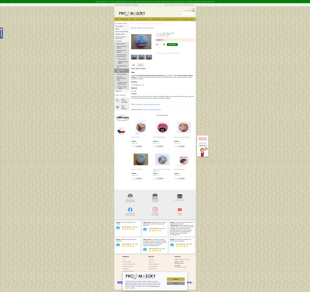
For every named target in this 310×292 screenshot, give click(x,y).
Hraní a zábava (124, 19)
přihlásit (127, 5)
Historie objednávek (153, 264)
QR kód (140, 65)
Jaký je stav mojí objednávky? (124, 100)
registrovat (135, 5)
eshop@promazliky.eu (184, 259)
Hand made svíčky (121, 74)
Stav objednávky (152, 266)
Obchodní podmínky (127, 266)
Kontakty (191, 5)
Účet (168, 5)
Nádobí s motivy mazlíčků (122, 87)
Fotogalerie (125, 268)
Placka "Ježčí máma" (179, 169)
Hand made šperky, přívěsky (122, 47)
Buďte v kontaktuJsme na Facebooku (130, 214)
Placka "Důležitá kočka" (159, 137)
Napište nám (202, 145)
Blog (191, 19)
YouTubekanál (180, 214)
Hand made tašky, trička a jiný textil (121, 55)
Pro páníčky (185, 19)
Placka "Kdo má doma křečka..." (182, 137)
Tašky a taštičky (122, 59)
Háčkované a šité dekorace (121, 51)
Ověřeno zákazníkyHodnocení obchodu (130, 200)
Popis (133, 65)
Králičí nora (118, 91)
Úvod (116, 19)
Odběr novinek (152, 268)
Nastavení (175, 283)
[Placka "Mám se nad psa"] (141, 51)
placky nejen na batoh (154, 104)
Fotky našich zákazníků (124, 107)
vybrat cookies (154, 286)
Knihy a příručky (121, 43)
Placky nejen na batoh (121, 70)
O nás (123, 259)
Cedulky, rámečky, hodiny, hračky (122, 83)
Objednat (184, 5)
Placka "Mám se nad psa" (158, 23)
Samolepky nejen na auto (122, 66)
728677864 (181, 261)
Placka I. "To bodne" (137, 169)
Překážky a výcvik (155, 19)
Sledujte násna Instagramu (155, 214)
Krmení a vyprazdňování (142, 19)
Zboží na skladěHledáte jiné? (155, 200)
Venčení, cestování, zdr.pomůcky (171, 19)
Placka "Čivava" (136, 137)
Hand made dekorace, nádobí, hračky (121, 78)
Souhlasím (175, 279)
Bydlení (132, 19)
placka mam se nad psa (141, 104)
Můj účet (150, 261)
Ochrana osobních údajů (128, 264)
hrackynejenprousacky (180, 267)
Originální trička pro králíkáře (123, 62)
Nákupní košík (175, 5)
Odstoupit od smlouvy (128, 271)
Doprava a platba (126, 261)
